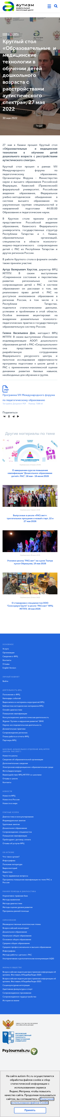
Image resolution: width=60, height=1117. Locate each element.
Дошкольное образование (15, 828)
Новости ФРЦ (11, 34)
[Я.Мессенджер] (18, 416)
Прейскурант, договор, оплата (17, 840)
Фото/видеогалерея (12, 771)
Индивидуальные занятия (14, 820)
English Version (9, 668)
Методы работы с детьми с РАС (17, 955)
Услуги (6, 649)
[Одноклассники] (9, 416)
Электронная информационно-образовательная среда (28, 767)
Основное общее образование (17, 939)
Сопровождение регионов (15, 733)
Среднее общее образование (16, 943)
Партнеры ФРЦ (9, 740)
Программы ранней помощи (16, 911)
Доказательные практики (14, 729)
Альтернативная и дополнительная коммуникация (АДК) (28, 958)
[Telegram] (13, 416)
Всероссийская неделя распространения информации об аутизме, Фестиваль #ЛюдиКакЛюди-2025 (29, 980)
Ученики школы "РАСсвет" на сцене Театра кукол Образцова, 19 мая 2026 (30, 562)
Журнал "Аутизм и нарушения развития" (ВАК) (23, 721)
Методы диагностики (12, 903)
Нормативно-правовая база (15, 896)
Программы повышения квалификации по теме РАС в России (27, 881)
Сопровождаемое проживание (17, 993)
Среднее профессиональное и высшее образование (27, 947)
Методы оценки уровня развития (17, 907)
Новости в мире (10, 803)
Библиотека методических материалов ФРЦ (23, 706)
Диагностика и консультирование (18, 817)
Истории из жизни (11, 1000)
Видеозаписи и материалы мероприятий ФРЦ (23, 702)
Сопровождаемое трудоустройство (19, 997)
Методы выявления (11, 900)
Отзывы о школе (10, 778)
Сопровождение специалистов (17, 832)
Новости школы (10, 756)
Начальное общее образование (17, 936)
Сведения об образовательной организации (23, 759)
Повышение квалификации (15, 714)
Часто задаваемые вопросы (15, 876)
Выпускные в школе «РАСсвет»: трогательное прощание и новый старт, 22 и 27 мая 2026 (30, 518)
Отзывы (6, 664)
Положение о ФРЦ (11, 694)
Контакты (7, 660)
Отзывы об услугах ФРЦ (13, 843)
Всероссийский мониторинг (16, 928)
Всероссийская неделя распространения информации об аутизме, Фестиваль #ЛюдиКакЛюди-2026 (29, 973)
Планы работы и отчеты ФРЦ (16, 736)
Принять (30, 1110)
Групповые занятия (11, 824)
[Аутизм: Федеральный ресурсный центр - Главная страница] (18, 6)
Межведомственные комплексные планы (22, 924)
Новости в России (11, 799)
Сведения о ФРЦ (10, 656)
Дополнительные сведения (15, 763)
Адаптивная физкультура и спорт (17, 989)
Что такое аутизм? (11, 857)
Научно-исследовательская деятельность (22, 725)
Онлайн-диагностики (12, 710)
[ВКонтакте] (4, 416)
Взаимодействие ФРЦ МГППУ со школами (22, 775)
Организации (8, 653)
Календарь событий (12, 698)
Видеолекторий (10, 868)
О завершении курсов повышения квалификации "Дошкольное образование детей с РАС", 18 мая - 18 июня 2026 (30, 473)
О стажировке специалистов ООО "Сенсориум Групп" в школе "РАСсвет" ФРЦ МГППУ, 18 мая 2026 (30, 606)
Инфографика (9, 860)
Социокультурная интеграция (16, 985)
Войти (5, 681)
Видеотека (7, 872)
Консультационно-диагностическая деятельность (26, 717)
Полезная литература (12, 864)
